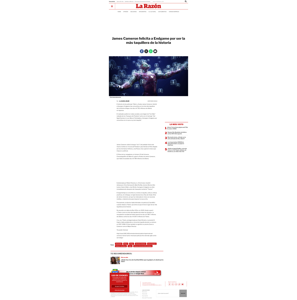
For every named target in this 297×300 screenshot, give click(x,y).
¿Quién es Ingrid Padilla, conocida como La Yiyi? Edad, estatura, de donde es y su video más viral (177, 150)
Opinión (125, 11)
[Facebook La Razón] (142, 51)
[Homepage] (148, 6)
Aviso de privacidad (119, 290)
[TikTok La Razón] (179, 284)
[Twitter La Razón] (146, 51)
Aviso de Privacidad (147, 297)
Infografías (142, 11)
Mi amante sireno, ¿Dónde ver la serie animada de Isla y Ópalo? (177, 137)
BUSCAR (183, 293)
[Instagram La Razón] (176, 284)
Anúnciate (144, 293)
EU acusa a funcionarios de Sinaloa (142, 1)
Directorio (144, 291)
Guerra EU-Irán (120, 1)
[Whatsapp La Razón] (151, 51)
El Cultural (152, 11)
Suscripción (145, 295)
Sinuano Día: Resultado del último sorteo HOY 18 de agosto (177, 133)
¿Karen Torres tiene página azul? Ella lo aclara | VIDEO (177, 128)
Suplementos (162, 11)
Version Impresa (174, 11)
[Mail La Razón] (155, 51)
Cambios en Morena (129, 1)
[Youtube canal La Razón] (182, 284)
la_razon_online (124, 101)
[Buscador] (186, 1)
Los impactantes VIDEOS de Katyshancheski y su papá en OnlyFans (176, 143)
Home (119, 11)
